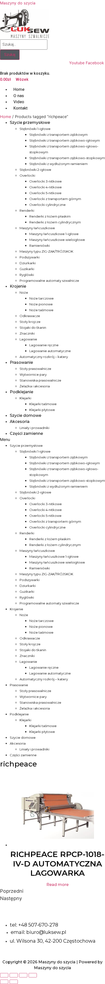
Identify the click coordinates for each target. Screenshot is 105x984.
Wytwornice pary (33, 374)
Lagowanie (28, 339)
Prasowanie (21, 362)
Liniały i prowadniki (34, 428)
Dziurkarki (28, 263)
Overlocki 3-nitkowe (45, 181)
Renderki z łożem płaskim (50, 216)
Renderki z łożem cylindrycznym (55, 222)
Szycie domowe (25, 415)
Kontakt (20, 108)
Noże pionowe (41, 304)
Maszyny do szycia (17, 2)
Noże (24, 292)
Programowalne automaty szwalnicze (49, 280)
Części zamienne (26, 433)
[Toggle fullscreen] (23, 975)
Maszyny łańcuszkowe (37, 228)
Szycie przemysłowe (30, 122)
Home (5, 116)
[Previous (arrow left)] (4, 982)
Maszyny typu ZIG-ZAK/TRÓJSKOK (46, 251)
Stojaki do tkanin (33, 327)
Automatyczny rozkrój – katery (44, 357)
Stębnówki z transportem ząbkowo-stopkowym (67, 158)
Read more (57, 884)
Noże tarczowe (41, 298)
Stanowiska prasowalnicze (40, 380)
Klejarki (25, 398)
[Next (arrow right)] (14, 982)
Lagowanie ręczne (44, 345)
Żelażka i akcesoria (35, 386)
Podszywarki (30, 257)
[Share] (14, 975)
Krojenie (18, 286)
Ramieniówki (39, 245)
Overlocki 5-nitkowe (45, 193)
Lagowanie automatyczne (50, 351)
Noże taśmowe (41, 310)
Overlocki (27, 175)
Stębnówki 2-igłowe (35, 170)
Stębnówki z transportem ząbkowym (58, 135)
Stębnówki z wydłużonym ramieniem (58, 164)
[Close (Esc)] (4, 975)
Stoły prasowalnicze (35, 369)
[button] (52, 439)
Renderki (27, 210)
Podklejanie (21, 392)
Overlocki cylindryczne (47, 205)
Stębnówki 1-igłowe (35, 129)
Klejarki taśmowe (43, 404)
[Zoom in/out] (33, 975)
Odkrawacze (30, 316)
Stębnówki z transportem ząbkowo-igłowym (64, 140)
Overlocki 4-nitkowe (45, 187)
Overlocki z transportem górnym (55, 199)
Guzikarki (27, 269)
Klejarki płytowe (42, 410)
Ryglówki (27, 275)
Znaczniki (27, 333)
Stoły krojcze (30, 322)
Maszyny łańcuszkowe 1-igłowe (54, 234)
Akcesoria (20, 421)
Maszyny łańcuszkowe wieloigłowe (57, 240)
